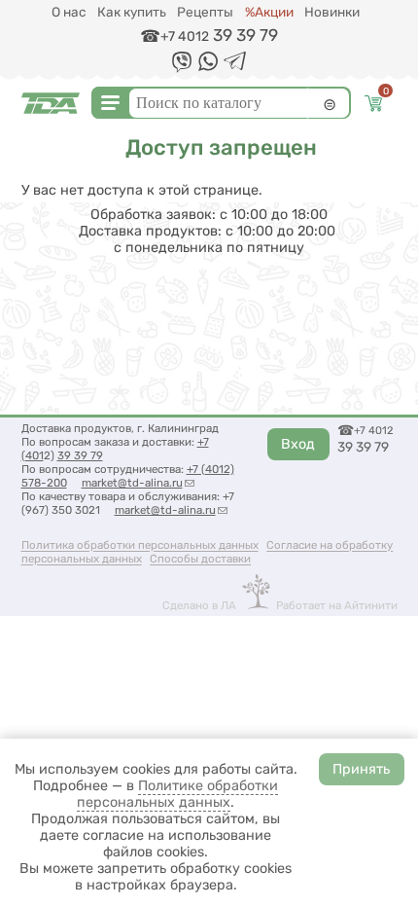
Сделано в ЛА (199, 605)
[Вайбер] (182, 68)
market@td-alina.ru (138, 483)
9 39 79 (83, 455)
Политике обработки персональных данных (177, 794)
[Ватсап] (208, 66)
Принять (361, 769)
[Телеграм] (235, 65)
